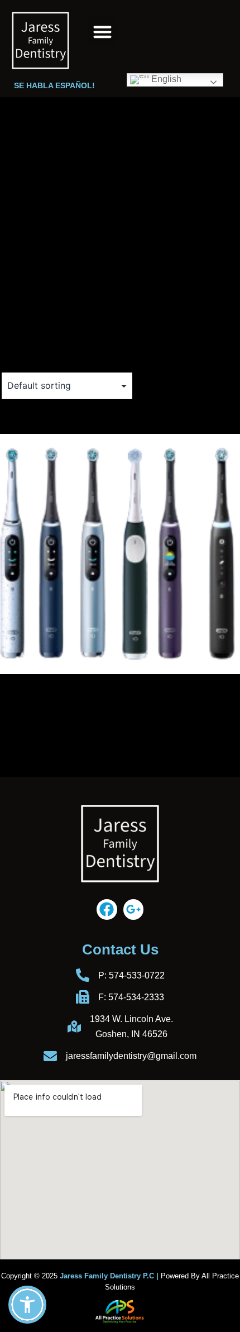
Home (12, 126)
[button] (102, 31)
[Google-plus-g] (133, 909)
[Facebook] (107, 909)
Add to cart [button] (29, 734)
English (165, 79)
